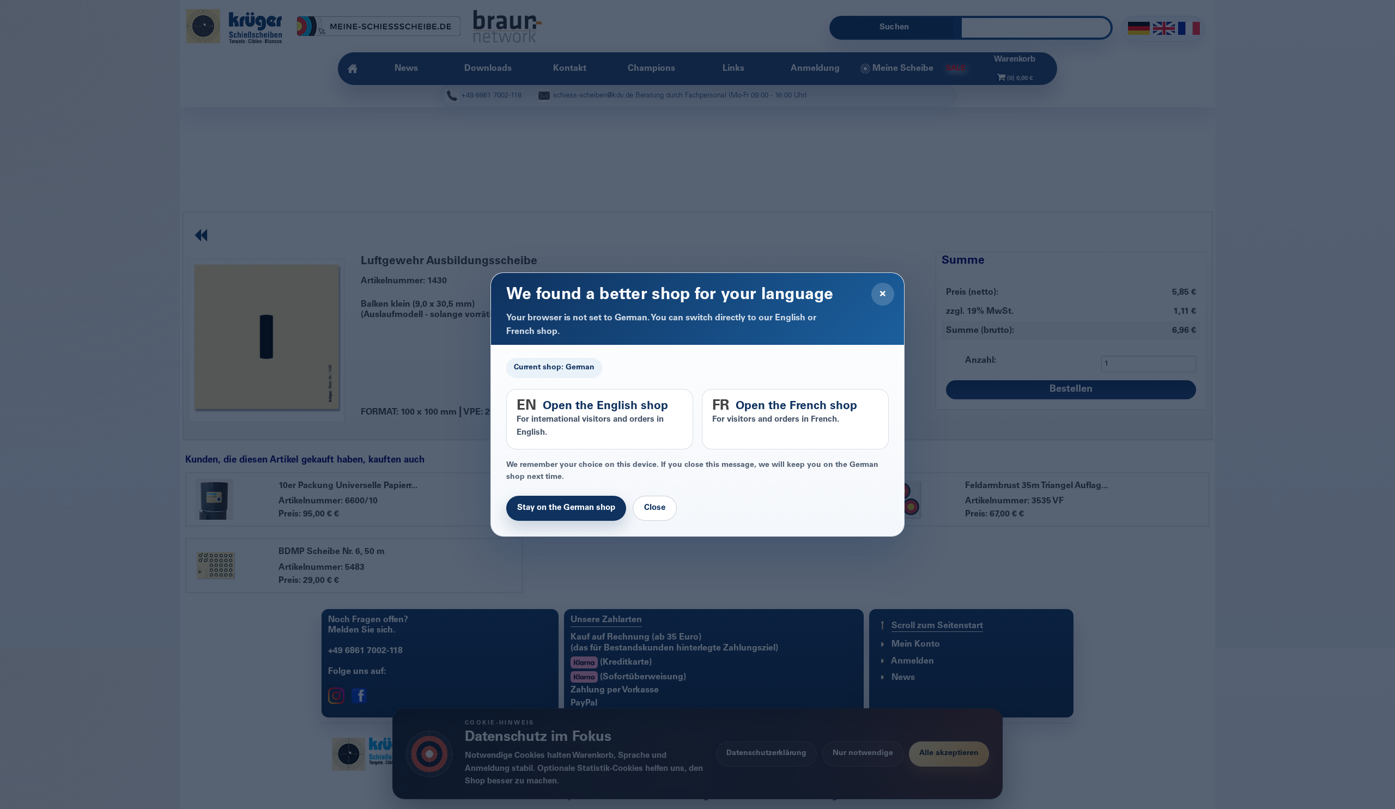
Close (654, 508)
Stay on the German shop (566, 508)
